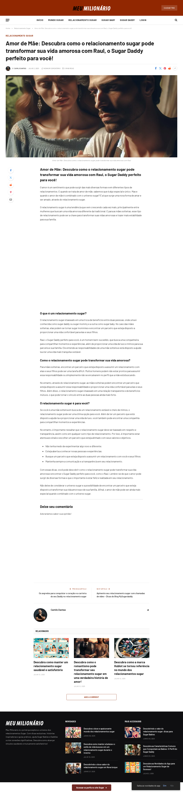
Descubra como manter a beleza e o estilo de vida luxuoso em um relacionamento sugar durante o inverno (99, 748)
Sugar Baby (108, 20)
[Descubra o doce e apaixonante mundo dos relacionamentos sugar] (73, 732)
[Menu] (7, 20)
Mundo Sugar (56, 20)
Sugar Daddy (127, 20)
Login (143, 20)
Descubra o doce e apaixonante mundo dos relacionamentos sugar (99, 730)
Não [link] (172, 785)
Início (40, 20)
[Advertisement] (91, 552)
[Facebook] (11, 170)
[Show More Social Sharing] (175, 68)
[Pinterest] (11, 192)
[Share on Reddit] (169, 68)
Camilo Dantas (20, 68)
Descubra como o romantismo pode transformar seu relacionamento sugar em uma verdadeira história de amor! (91, 671)
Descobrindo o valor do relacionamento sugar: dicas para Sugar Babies (158, 731)
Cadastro (169, 8)
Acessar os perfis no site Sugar (91, 787)
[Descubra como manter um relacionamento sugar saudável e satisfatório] (51, 648)
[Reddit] (11, 185)
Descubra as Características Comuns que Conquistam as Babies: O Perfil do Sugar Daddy (160, 749)
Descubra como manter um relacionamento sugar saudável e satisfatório (51, 666)
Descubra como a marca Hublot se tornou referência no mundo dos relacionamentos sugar (131, 668)
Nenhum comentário (52, 68)
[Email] (11, 199)
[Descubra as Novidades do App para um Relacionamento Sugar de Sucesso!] (133, 767)
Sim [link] (164, 785)
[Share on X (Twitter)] (160, 68)
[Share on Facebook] (156, 68)
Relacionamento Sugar (82, 20)
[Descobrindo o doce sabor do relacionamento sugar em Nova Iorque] (73, 768)
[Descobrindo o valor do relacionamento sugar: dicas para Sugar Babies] (133, 732)
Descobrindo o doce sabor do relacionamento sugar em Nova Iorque (101, 766)
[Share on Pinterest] (165, 68)
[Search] (175, 20)
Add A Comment (91, 697)
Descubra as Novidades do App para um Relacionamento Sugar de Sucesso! (159, 766)
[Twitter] (11, 177)
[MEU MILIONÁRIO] (91, 8)
